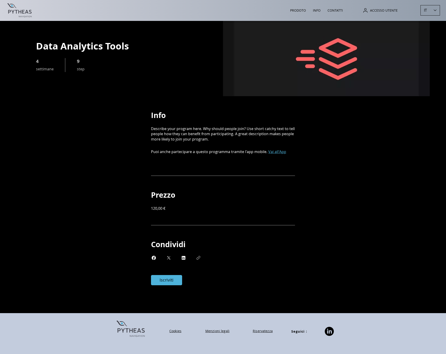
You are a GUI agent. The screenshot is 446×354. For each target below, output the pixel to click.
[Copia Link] (198, 258)
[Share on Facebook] (154, 258)
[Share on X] (168, 258)
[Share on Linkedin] (183, 258)
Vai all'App (277, 151)
